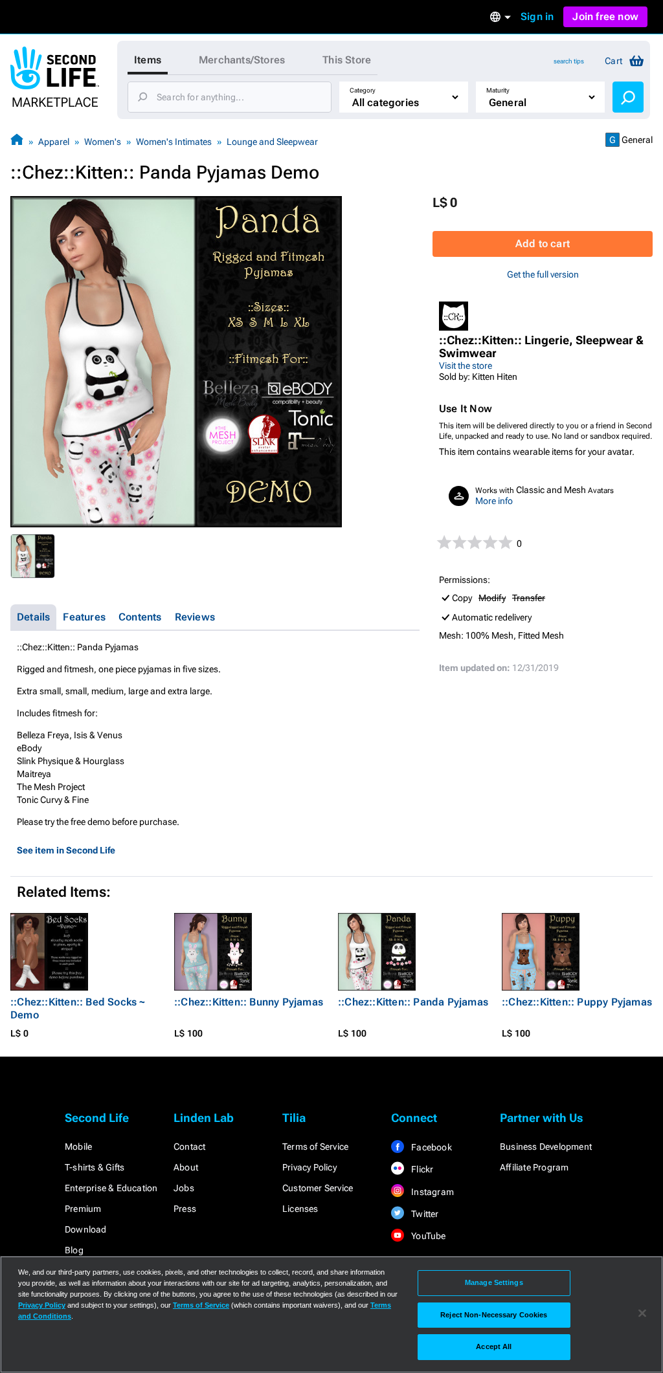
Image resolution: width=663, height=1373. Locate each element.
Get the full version (543, 274)
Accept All (493, 1346)
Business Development (546, 1146)
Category (363, 90)
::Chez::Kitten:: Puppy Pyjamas (577, 1002)
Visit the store (465, 365)
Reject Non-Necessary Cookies (493, 1315)
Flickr (421, 1169)
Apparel (53, 142)
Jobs (184, 1188)
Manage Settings (494, 1282)
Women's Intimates (174, 142)
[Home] (16, 141)
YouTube (427, 1236)
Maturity (498, 90)
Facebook (430, 1147)
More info (494, 501)
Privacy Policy (309, 1167)
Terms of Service (315, 1146)
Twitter (424, 1214)
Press (185, 1208)
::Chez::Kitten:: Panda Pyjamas (413, 1002)
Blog (74, 1250)
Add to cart (542, 243)
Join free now (605, 16)
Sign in (537, 16)
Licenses (300, 1208)
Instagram (431, 1192)
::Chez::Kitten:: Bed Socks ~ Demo (78, 1008)
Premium (83, 1208)
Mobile (78, 1146)
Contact (189, 1146)
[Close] (642, 1313)
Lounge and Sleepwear (272, 142)
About (186, 1167)
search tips (569, 61)
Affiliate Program (534, 1167)
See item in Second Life (66, 850)
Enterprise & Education (111, 1188)
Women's (102, 142)
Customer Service (317, 1188)
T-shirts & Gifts (94, 1167)
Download (86, 1229)
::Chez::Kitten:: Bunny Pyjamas (248, 1002)
